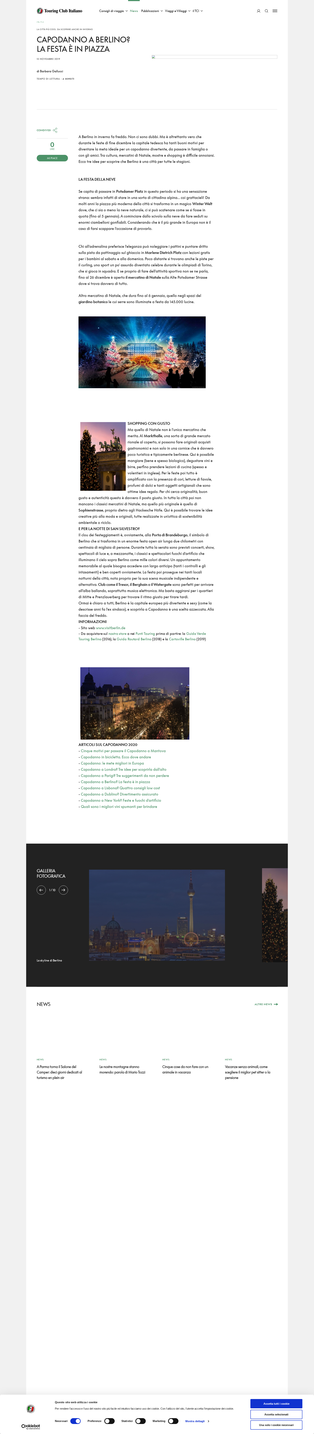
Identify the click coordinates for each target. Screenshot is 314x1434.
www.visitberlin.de (110, 628)
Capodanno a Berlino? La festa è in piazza (115, 781)
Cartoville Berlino (182, 639)
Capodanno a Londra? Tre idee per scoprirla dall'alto (123, 769)
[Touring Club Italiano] (59, 11)
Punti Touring (145, 633)
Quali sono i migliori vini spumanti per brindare (119, 806)
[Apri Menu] (275, 11)
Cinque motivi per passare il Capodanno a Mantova (123, 751)
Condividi (44, 130)
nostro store (117, 633)
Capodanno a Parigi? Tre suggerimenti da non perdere (125, 775)
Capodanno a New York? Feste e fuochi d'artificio (121, 800)
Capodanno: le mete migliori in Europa (112, 763)
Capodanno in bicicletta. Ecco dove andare (116, 757)
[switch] (109, 1421)
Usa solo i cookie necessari (276, 1425)
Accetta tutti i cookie (276, 1403)
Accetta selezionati (276, 1414)
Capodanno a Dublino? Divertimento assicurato (119, 794)
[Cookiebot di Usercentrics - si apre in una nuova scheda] (31, 1427)
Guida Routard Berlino (134, 639)
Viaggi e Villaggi (176, 11)
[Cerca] (266, 11)
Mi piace (52, 158)
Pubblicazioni (150, 11)
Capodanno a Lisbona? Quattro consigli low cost (120, 788)
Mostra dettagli (195, 1421)
